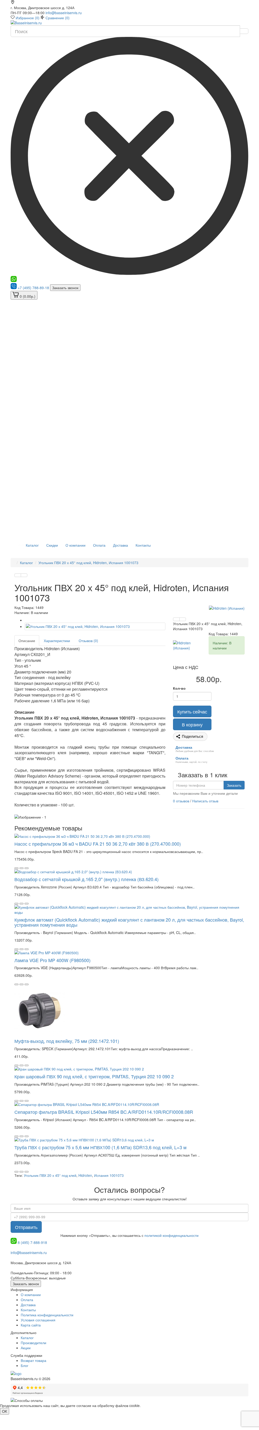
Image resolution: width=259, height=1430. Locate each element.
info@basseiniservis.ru (64, 12)
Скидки (52, 545)
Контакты (143, 545)
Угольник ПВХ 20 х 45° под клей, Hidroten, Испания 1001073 (88, 562)
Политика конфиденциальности (47, 1314)
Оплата (99, 545)
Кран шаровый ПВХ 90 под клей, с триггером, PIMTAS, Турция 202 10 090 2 (94, 1076)
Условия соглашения (38, 1319)
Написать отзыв (205, 800)
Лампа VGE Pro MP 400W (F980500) (52, 960)
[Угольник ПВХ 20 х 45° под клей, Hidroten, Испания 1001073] (95, 626)
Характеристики (57, 640)
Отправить (26, 1227)
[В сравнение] (24, 575)
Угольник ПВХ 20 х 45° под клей (50, 1175)
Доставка (120, 545)
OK (4, 1411)
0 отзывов (181, 800)
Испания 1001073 (109, 1175)
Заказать (234, 785)
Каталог (32, 545)
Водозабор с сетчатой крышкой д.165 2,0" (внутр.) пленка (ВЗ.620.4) (86, 879)
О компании (75, 545)
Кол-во (179, 688)
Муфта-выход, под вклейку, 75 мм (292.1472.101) (66, 1041)
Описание (26, 640)
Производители (33, 1342)
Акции (26, 1347)
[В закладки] (17, 575)
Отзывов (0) (88, 640)
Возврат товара (33, 1360)
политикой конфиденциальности (171, 1235)
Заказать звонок (65, 287)
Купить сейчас (192, 711)
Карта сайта (31, 1324)
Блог (24, 1365)
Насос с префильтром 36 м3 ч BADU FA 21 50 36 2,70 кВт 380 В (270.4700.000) (97, 843)
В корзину (192, 724)
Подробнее (151, 1405)
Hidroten (85, 1175)
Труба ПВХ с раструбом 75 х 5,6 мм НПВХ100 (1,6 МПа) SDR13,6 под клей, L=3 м (100, 1147)
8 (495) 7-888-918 (32, 1242)
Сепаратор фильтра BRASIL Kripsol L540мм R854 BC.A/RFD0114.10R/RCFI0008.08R (103, 1111)
